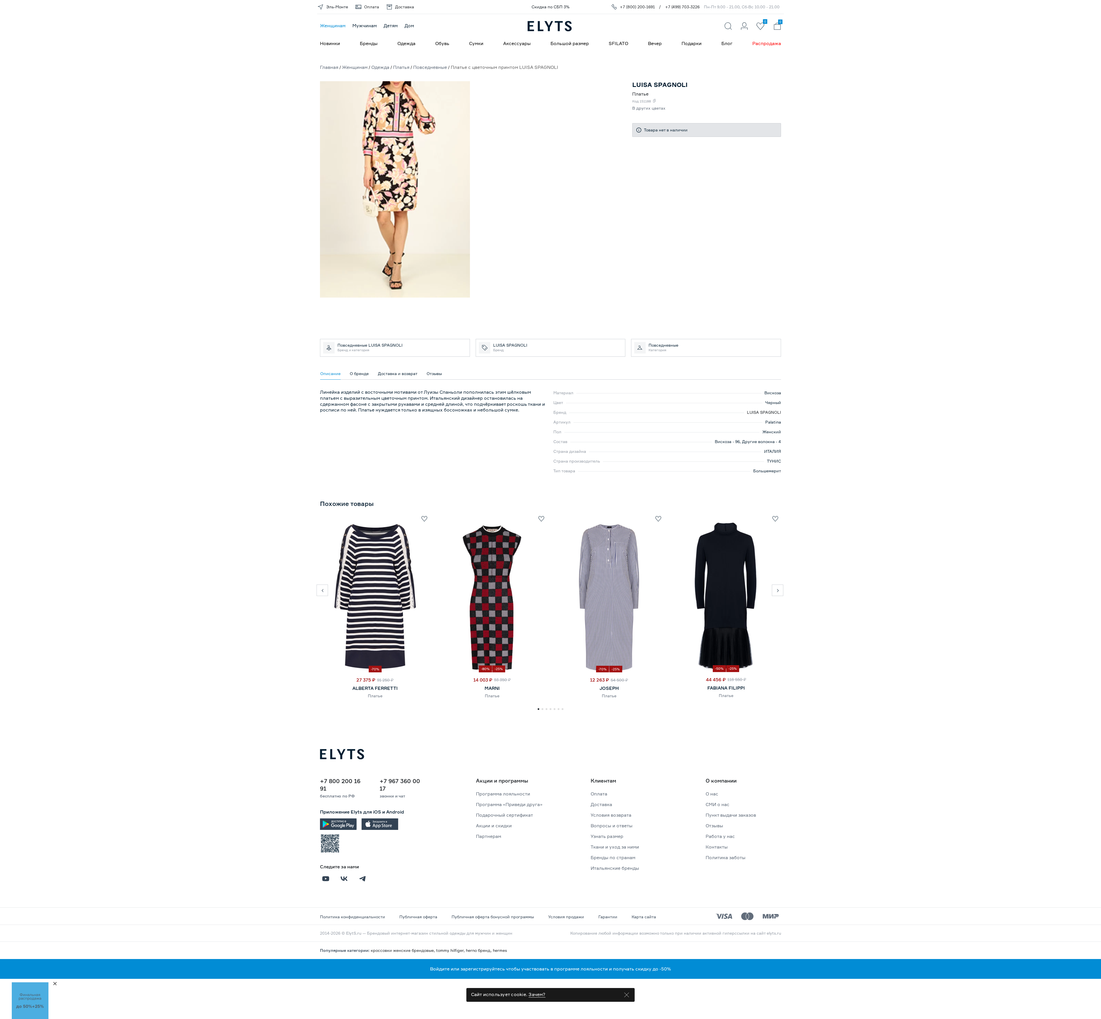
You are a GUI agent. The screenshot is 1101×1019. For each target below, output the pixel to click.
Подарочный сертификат (504, 815)
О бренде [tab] (359, 373)
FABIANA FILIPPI (726, 688)
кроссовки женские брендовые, (403, 950)
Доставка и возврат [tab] (397, 373)
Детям (391, 25)
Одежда (406, 43)
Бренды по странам (613, 857)
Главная (329, 67)
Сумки (476, 43)
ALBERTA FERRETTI (375, 688)
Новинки (330, 43)
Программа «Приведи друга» (509, 804)
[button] (322, 590)
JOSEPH (609, 688)
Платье (375, 695)
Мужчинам (364, 25)
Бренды (369, 43)
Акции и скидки (494, 825)
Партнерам (488, 836)
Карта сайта (644, 916)
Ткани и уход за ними (615, 847)
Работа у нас (720, 836)
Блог (727, 43)
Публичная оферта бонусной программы (493, 916)
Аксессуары (517, 43)
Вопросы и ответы (612, 825)
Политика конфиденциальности (352, 916)
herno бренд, (479, 950)
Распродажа (766, 43)
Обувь (442, 43)
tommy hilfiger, (451, 950)
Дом (409, 25)
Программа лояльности (503, 794)
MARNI (492, 688)
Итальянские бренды (615, 868)
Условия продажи (566, 916)
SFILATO (618, 43)
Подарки (692, 43)
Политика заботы (725, 857)
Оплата (599, 794)
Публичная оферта (418, 916)
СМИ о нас (717, 804)
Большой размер (569, 43)
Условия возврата (611, 815)
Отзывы (714, 825)
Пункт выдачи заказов (731, 815)
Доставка (601, 804)
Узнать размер (607, 836)
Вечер (655, 43)
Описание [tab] (330, 373)
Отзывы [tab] (434, 373)
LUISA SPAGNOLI (764, 412)
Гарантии (607, 916)
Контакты (717, 847)
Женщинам (332, 25)
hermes (500, 950)
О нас (712, 794)
